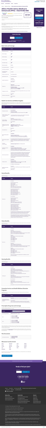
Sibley (10, 347)
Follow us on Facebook (9, 391)
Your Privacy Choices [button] (17, 388)
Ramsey (18, 346)
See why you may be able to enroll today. (22, 31)
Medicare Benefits (35, 399)
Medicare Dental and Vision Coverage (23, 396)
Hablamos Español (39, 27)
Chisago (25, 343)
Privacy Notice (11, 388)
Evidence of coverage (14, 337)
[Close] (44, 426)
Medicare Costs (35, 398)
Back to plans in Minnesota (6, 355)
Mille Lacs (10, 346)
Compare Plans (16, 3)
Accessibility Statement (18, 389)
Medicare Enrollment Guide (37, 402)
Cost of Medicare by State (21, 398)
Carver (18, 343)
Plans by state (35, 396)
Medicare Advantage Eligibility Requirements (24, 401)
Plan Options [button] (2, 3)
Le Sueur (3, 346)
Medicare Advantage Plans (8, 396)
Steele (17, 347)
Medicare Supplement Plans (9, 399)
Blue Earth (10, 343)
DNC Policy (12, 389)
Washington (3, 349)
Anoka (2, 343)
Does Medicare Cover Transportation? (23, 399)
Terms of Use (8, 389)
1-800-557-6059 (36, 1)
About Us (6, 388)
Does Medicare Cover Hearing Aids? (22, 402)
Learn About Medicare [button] (7, 3)
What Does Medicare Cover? (37, 401)
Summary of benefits (15, 336)
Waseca (25, 347)
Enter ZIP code (12, 36)
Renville (25, 346)
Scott (2, 347)
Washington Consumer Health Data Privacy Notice (29, 388)
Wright (10, 349)
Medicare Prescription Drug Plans (9, 398)
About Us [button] (12, 3)
